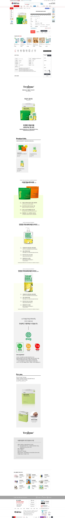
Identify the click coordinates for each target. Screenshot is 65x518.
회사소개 (54, 0)
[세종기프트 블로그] (41, 508)
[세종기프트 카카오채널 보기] (48, 508)
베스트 (21, 6)
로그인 (44, 0)
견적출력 (42, 32)
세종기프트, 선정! (26, 0)
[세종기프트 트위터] (44, 508)
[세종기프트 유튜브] (47, 508)
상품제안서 (45, 32)
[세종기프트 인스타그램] (46, 508)
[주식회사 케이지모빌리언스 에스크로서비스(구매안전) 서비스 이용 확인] (49, 514)
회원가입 (46, 0)
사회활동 (18, 508)
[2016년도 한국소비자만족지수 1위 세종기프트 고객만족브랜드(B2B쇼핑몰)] (45, 510)
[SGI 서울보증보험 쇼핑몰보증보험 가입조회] (44, 514)
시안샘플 (34, 508)
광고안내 (31, 508)
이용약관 (24, 508)
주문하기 (32, 31)
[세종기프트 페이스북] (43, 508)
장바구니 (50, 0)
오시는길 (21, 508)
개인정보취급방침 (27, 508)
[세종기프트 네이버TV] (42, 508)
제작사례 (37, 508)
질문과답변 (52, 0)
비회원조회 (48, 0)
